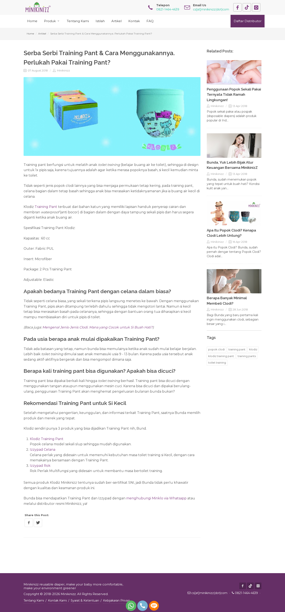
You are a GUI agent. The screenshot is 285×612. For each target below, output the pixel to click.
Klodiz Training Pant (46, 439)
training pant (236, 349)
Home (30, 33)
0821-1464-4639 (246, 593)
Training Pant (46, 207)
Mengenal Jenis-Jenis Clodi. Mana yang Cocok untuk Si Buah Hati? (97, 327)
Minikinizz (63, 70)
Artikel (42, 33)
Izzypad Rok (40, 466)
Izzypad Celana (42, 450)
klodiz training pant (221, 356)
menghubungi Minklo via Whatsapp (156, 498)
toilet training (217, 362)
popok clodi (216, 349)
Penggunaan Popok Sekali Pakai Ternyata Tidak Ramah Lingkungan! (234, 94)
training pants (247, 356)
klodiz (253, 349)
